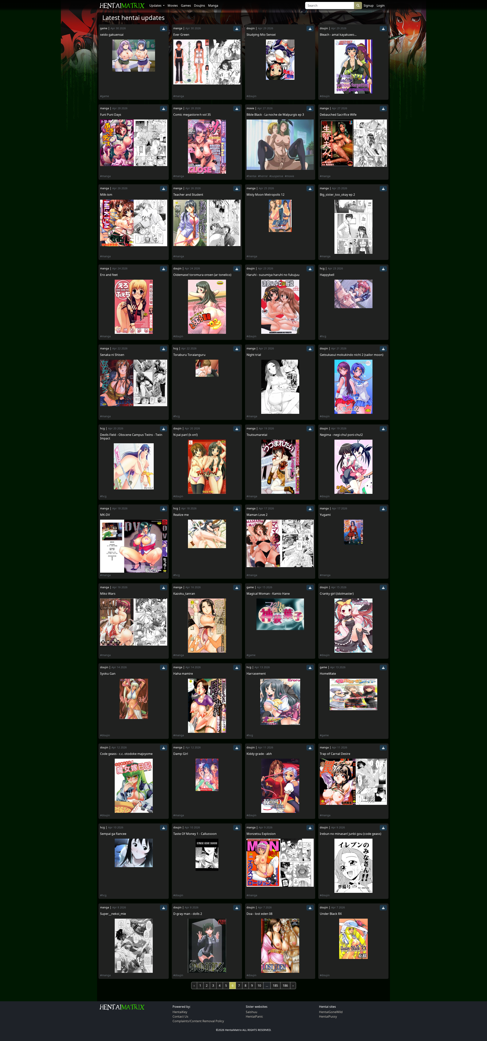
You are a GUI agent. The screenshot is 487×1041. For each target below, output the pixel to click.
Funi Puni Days (110, 114)
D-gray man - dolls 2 (187, 914)
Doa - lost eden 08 (259, 914)
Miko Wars (107, 593)
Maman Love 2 (257, 515)
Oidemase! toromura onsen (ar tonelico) (202, 275)
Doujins (199, 5)
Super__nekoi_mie (113, 914)
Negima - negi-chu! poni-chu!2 (341, 435)
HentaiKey (180, 1012)
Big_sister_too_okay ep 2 (337, 194)
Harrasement (256, 673)
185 (275, 985)
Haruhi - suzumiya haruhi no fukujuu (273, 275)
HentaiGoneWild (331, 1012)
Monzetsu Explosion (261, 834)
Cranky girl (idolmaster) (337, 593)
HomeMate (328, 673)
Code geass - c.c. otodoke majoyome (126, 754)
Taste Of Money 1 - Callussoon (195, 834)
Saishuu (251, 1012)
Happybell (327, 275)
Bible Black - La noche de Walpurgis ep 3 (275, 114)
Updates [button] (155, 5)
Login (381, 5)
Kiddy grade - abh (259, 754)
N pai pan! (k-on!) (185, 435)
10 (259, 985)
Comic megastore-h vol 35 (192, 114)
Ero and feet (109, 275)
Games (186, 5)
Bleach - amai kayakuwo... (338, 34)
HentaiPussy (328, 1016)
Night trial (254, 355)
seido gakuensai (111, 34)
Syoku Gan (107, 673)
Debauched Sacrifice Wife (338, 114)
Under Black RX (331, 914)
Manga (213, 5)
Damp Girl (180, 754)
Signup (369, 5)
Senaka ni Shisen (112, 355)
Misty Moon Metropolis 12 (265, 194)
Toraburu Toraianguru (189, 355)
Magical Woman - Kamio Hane (268, 593)
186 (285, 985)
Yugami (325, 515)
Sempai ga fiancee (113, 834)
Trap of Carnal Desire (335, 754)
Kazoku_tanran (184, 593)
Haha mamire (183, 673)
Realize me (181, 515)
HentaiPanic (254, 1016)
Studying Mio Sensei (261, 34)
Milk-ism (106, 194)
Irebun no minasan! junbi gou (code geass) (350, 834)
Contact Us (180, 1016)
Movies (173, 5)
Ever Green (181, 34)
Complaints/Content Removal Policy (198, 1021)
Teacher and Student (188, 194)
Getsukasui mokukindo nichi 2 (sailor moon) (351, 355)
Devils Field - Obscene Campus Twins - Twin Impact (131, 436)
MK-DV (105, 515)
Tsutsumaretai (257, 435)
